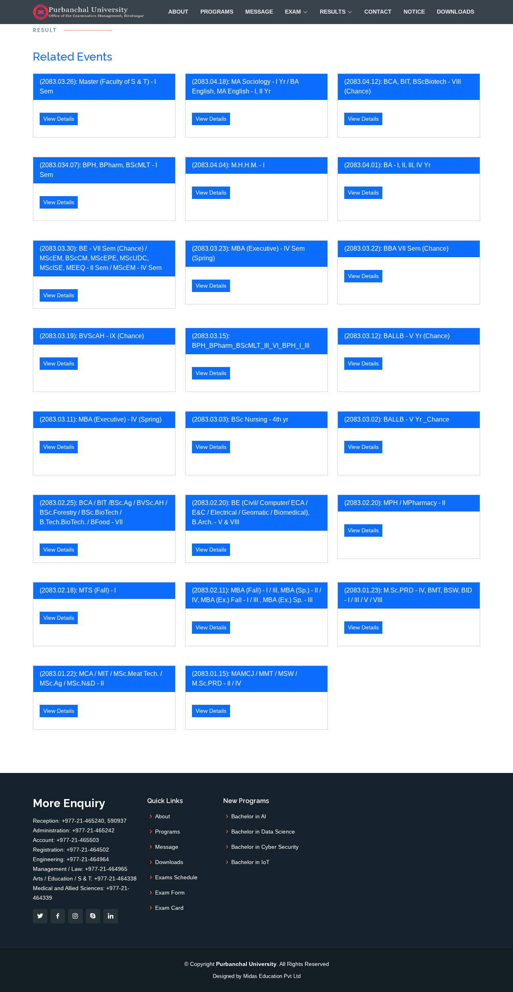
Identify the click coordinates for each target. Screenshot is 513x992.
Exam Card (169, 908)
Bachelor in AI (248, 816)
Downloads (455, 11)
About (178, 11)
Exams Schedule (176, 877)
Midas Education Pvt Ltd (272, 976)
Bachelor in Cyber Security (265, 847)
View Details (58, 119)
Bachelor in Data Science (263, 831)
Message (259, 11)
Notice (414, 11)
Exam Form (170, 892)
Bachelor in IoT (250, 862)
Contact (378, 11)
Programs (216, 11)
